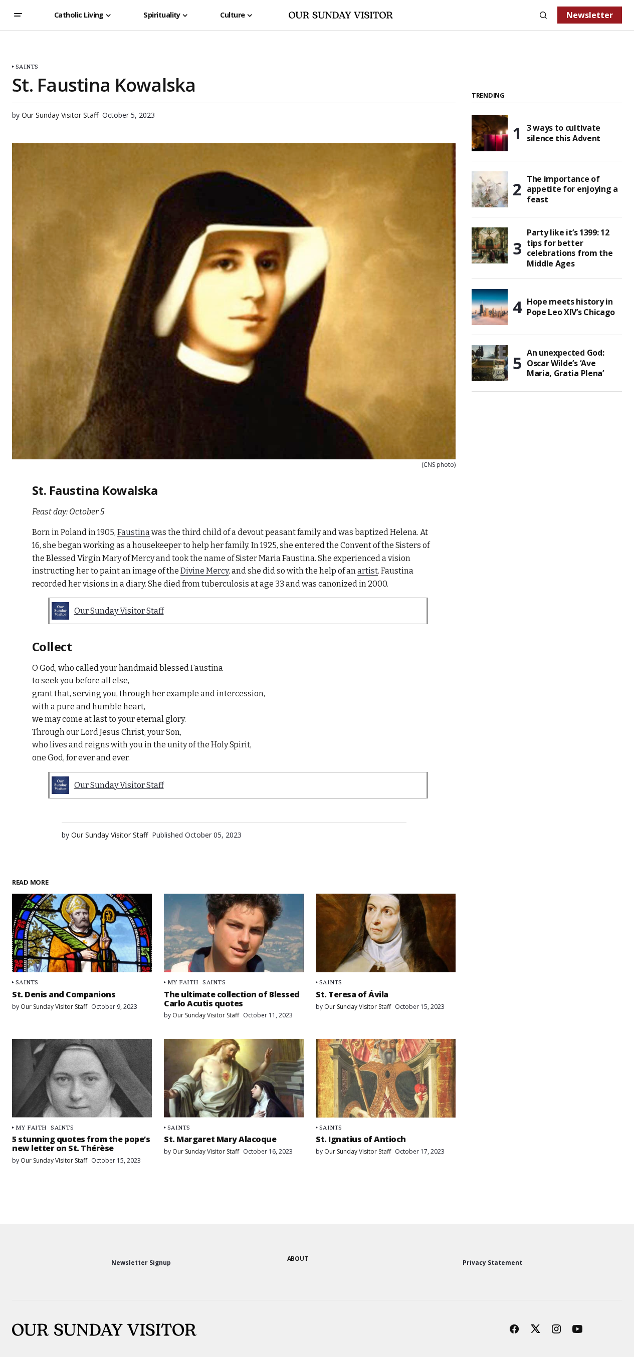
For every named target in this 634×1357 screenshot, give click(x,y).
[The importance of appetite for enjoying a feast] (490, 189)
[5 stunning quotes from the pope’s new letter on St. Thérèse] (82, 1078)
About (297, 1258)
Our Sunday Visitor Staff (119, 611)
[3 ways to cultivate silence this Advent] (490, 133)
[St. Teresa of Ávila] (386, 933)
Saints (27, 66)
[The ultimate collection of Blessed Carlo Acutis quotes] (234, 933)
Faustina (133, 532)
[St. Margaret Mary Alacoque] (234, 1078)
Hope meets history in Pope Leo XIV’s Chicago (571, 307)
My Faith (182, 982)
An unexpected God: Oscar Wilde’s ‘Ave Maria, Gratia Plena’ (565, 363)
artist (367, 571)
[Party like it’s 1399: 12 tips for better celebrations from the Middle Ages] (490, 245)
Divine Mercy (204, 571)
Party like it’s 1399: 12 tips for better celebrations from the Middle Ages (569, 248)
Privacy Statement (492, 1262)
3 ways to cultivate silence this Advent (563, 133)
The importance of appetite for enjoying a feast (572, 189)
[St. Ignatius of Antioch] (386, 1078)
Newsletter (589, 15)
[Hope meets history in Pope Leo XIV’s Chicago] (490, 307)
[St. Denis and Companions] (82, 933)
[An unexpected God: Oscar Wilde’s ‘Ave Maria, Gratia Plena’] (490, 363)
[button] (18, 15)
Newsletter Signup (141, 1262)
